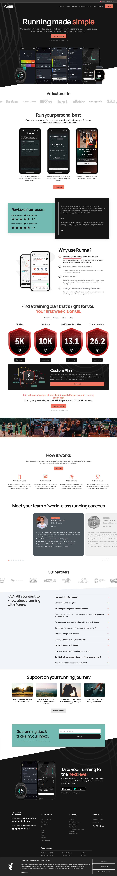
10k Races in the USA (47, 855)
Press (42, 835)
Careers (71, 819)
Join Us (109, 6)
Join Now (58, 468)
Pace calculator (45, 840)
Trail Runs (83, 855)
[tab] (81, 249)
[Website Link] (110, 526)
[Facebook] (100, 826)
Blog (42, 832)
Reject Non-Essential (104, 871)
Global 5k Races (67, 853)
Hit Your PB (58, 187)
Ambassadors (73, 833)
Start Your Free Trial (58, 36)
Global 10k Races (67, 855)
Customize (103, 866)
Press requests (97, 822)
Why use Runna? (46, 819)
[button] (107, 1)
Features (74, 6)
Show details (24, 872)
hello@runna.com (98, 819)
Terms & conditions (74, 822)
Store (94, 6)
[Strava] (107, 526)
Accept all (103, 861)
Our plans (44, 822)
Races (89, 6)
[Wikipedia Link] (55, 526)
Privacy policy (73, 824)
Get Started (77, 384)
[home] (8, 6)
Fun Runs (83, 853)
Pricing (68, 6)
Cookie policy (73, 827)
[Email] (103, 826)
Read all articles (58, 711)
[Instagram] (52, 526)
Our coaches (82, 6)
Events (43, 830)
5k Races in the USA (47, 853)
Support (100, 6)
